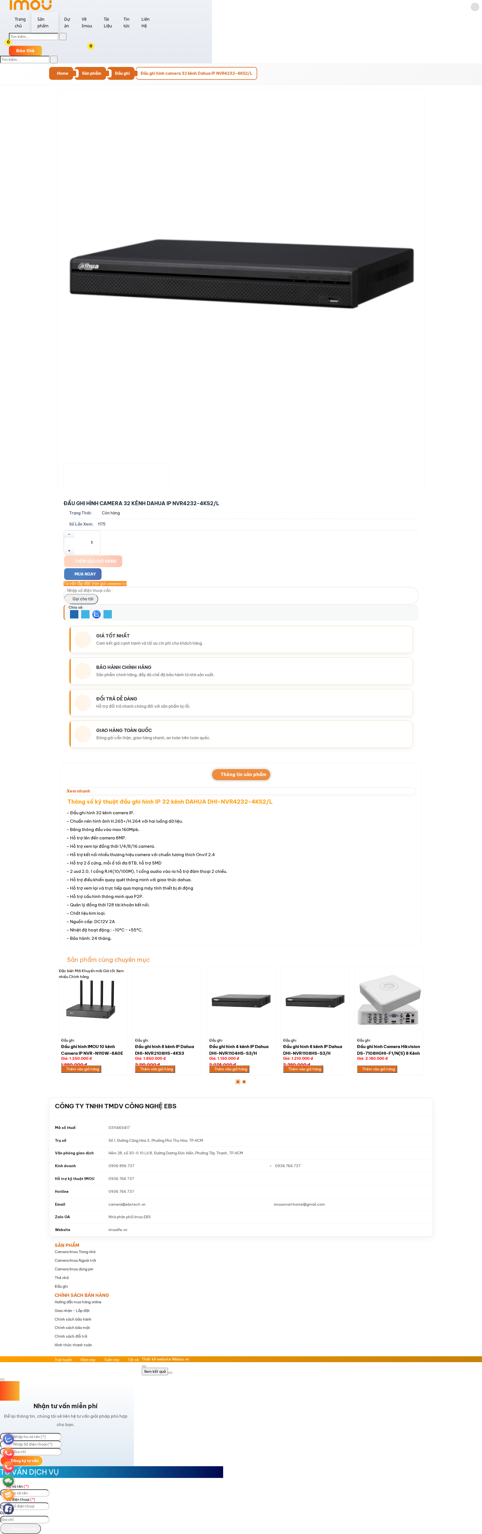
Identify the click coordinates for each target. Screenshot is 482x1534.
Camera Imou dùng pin (74, 1269)
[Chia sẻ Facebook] (74, 614)
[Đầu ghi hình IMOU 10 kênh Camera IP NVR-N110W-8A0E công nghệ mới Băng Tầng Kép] (93, 1000)
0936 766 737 (288, 1166)
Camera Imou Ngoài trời (75, 1260)
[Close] (144, 1366)
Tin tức (127, 22)
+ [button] (69, 550)
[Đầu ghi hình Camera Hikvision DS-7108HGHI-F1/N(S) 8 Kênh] (389, 1000)
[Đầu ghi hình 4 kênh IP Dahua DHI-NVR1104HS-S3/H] (241, 1000)
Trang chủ (20, 22)
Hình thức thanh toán (73, 1345)
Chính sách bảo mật (72, 1327)
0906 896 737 (121, 1166)
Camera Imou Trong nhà (75, 1251)
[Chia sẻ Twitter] (85, 614)
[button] (95, 47)
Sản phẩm (43, 22)
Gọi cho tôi (82, 598)
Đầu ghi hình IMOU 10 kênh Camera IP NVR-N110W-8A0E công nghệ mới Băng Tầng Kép (92, 1053)
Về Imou (87, 22)
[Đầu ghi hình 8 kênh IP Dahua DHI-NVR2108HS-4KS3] (167, 1000)
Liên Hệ (145, 22)
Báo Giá (25, 50)
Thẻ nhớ (62, 1277)
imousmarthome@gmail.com (299, 1204)
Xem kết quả (155, 1371)
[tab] (241, 774)
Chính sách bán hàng (82, 1295)
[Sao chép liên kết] (108, 614)
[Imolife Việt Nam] (30, 8)
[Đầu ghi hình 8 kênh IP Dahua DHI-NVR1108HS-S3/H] (315, 1000)
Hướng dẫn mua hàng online (78, 1302)
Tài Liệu (108, 22)
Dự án (67, 22)
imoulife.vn (118, 1229)
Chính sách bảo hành (73, 1319)
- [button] (69, 534)
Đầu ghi (67, 1040)
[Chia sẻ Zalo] (96, 614)
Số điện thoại (20, 1499)
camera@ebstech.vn (127, 1204)
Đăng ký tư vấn (24, 1460)
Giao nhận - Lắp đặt (72, 1310)
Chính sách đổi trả (71, 1336)
